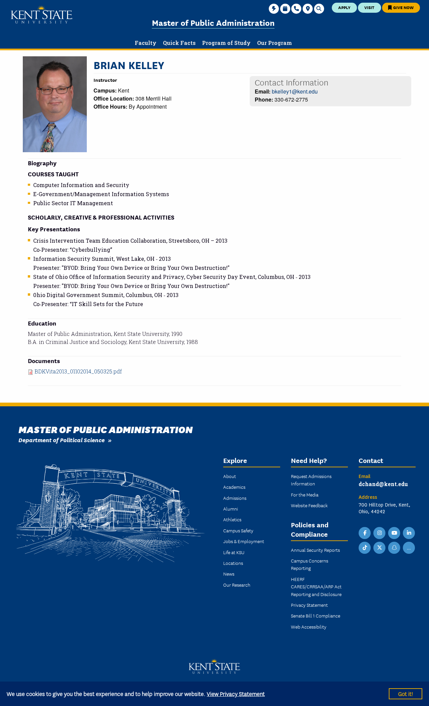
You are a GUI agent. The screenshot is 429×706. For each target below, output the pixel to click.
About (229, 476)
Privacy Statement (309, 604)
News (228, 573)
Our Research (236, 584)
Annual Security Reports (315, 549)
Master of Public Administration (213, 22)
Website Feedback (309, 505)
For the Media (304, 494)
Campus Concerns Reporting (309, 564)
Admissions (234, 498)
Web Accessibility (308, 626)
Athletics (232, 519)
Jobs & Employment (243, 541)
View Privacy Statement (236, 693)
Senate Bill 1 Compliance (315, 615)
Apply (344, 7)
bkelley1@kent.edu (295, 91)
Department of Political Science (61, 439)
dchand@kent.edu (383, 483)
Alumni (230, 508)
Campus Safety (238, 530)
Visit (369, 7)
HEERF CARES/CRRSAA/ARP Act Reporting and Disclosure (316, 586)
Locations (233, 563)
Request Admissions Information (311, 479)
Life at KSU (233, 552)
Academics (234, 486)
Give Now (403, 7)
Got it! (405, 693)
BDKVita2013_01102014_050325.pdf (78, 371)
